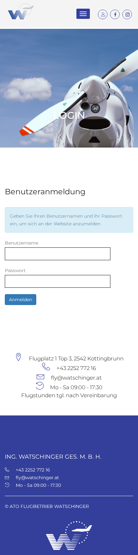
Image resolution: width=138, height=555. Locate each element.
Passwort (15, 270)
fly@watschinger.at (76, 377)
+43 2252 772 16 (76, 368)
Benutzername (21, 243)
